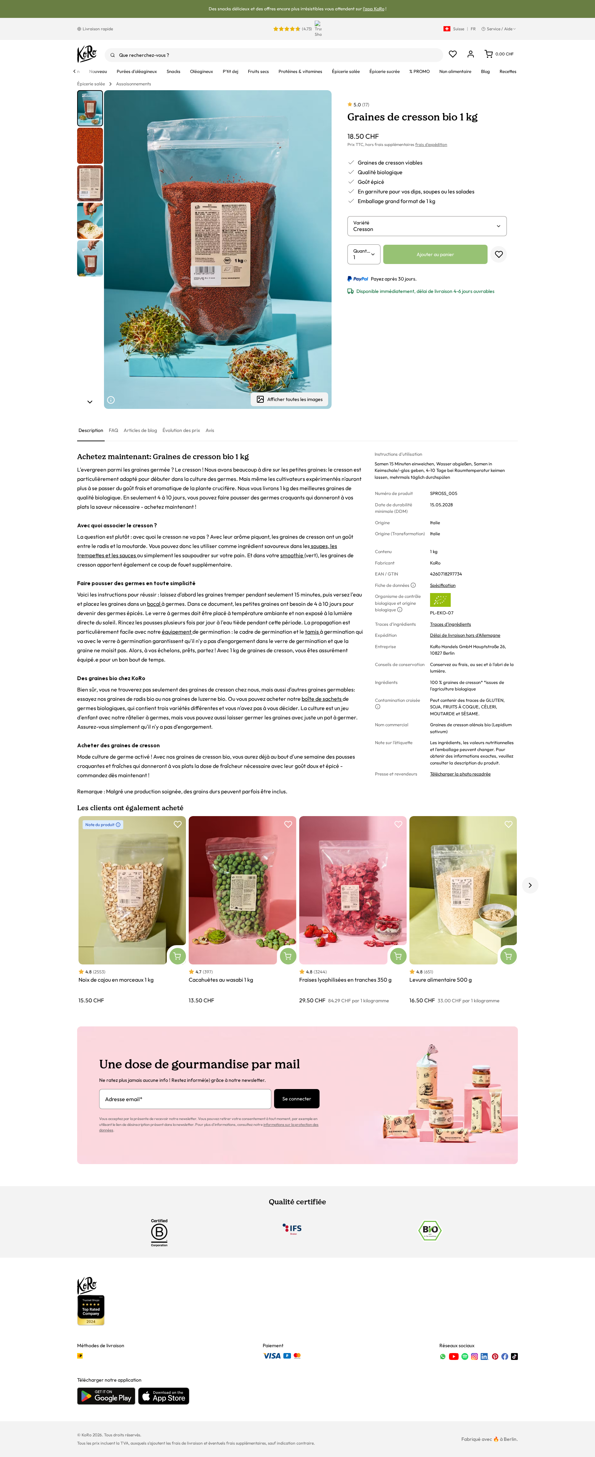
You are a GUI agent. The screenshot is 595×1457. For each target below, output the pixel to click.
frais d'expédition (431, 144)
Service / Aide (499, 28)
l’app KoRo (373, 8)
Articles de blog (140, 430)
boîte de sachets (322, 698)
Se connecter (296, 1099)
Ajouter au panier (435, 254)
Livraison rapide (98, 28)
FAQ (113, 430)
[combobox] (274, 55)
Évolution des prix (181, 430)
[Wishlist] (453, 54)
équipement (177, 631)
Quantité (361, 251)
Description (91, 430)
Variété (361, 223)
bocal (154, 603)
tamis (312, 631)
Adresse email (124, 1099)
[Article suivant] (90, 402)
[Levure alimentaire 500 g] (463, 910)
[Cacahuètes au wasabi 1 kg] (242, 910)
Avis (210, 430)
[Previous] (74, 71)
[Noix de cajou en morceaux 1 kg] (132, 910)
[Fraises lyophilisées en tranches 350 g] (353, 910)
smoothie (292, 555)
